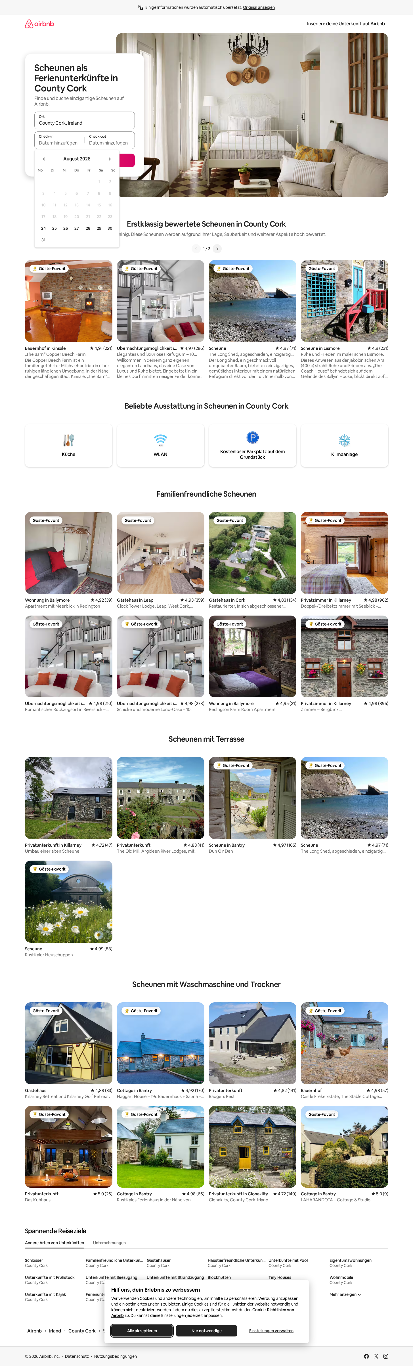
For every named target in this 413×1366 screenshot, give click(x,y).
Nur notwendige (207, 1330)
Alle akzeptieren (142, 1330)
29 (99, 228)
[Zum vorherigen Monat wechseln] (44, 159)
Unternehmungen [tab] (109, 1242)
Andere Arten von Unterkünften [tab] (54, 1242)
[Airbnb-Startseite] (39, 24)
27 (76, 228)
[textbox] (59, 142)
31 (43, 239)
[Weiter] (217, 248)
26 (65, 228)
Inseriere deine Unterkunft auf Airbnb (346, 24)
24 (43, 228)
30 (110, 228)
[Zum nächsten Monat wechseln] (109, 159)
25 (54, 228)
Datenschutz (77, 1356)
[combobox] (84, 123)
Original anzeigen (259, 7)
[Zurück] (196, 248)
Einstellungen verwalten (271, 1330)
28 (88, 228)
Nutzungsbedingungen (115, 1356)
